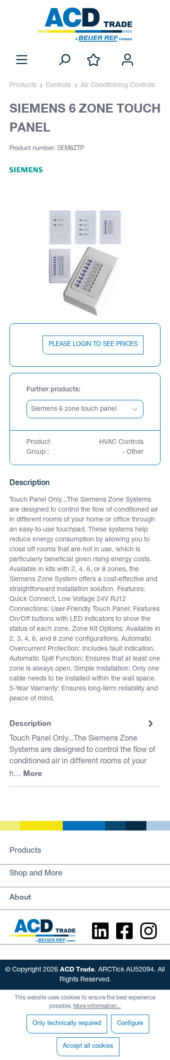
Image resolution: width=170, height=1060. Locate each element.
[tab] (82, 749)
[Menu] (21, 60)
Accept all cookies (88, 1046)
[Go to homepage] (85, 25)
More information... (97, 1006)
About (20, 896)
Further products (52, 390)
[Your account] (127, 60)
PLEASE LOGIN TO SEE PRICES (93, 345)
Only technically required (67, 1024)
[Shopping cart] (155, 50)
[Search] (64, 60)
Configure (130, 1024)
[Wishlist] (93, 60)
